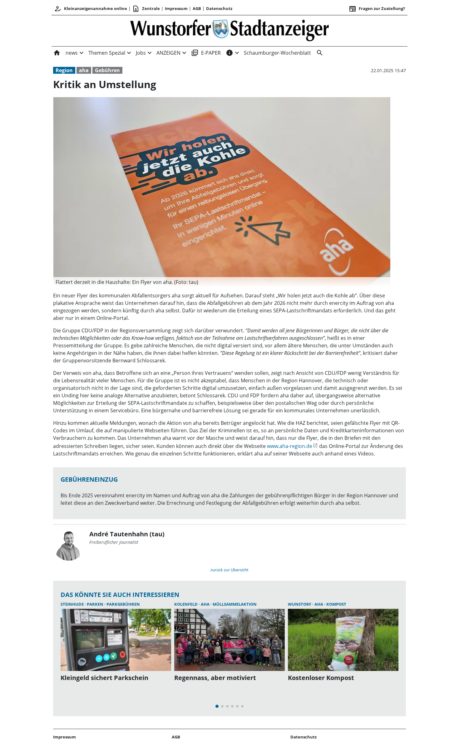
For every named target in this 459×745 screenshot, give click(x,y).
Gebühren (107, 70)
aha (84, 70)
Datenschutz (219, 8)
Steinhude (73, 604)
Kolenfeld (186, 604)
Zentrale (146, 8)
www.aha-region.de (289, 446)
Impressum (176, 8)
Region (64, 70)
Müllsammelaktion (235, 604)
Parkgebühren (123, 604)
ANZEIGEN (168, 52)
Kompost (336, 604)
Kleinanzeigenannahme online (90, 8)
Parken (95, 604)
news (72, 52)
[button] (221, 282)
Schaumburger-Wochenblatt (277, 52)
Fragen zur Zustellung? (377, 8)
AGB (197, 8)
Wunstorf (300, 604)
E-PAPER (206, 53)
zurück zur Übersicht (229, 570)
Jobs (141, 52)
